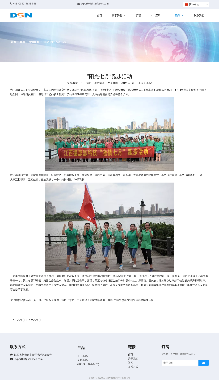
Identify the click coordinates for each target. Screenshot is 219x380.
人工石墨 (17, 319)
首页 (130, 354)
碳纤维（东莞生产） (89, 364)
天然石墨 (33, 319)
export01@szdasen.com (95, 3)
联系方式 (133, 366)
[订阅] (203, 363)
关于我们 (133, 358)
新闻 (130, 362)
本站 (149, 82)
